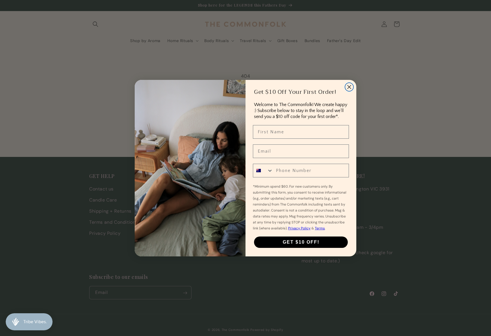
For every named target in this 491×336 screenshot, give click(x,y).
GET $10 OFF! (301, 242)
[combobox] (263, 170)
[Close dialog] (349, 87)
